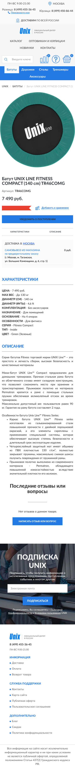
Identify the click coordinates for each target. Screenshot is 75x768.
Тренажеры (60, 69)
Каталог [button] (16, 41)
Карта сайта (19, 695)
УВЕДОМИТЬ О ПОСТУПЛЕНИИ (38, 219)
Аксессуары (38, 76)
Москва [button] (29, 243)
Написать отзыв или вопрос (37, 521)
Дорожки (27, 69)
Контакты (47, 48)
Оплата (16, 669)
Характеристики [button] (19, 232)
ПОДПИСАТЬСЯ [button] (37, 601)
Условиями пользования (48, 613)
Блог (15, 721)
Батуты (12, 69)
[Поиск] (6, 59)
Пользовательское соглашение (31, 706)
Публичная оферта (23, 701)
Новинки (27, 48)
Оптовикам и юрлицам (47, 41)
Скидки (16, 727)
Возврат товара (21, 674)
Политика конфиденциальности (32, 733)
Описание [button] (55, 232)
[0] (66, 59)
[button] (19, 12)
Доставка (18, 663)
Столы (43, 69)
